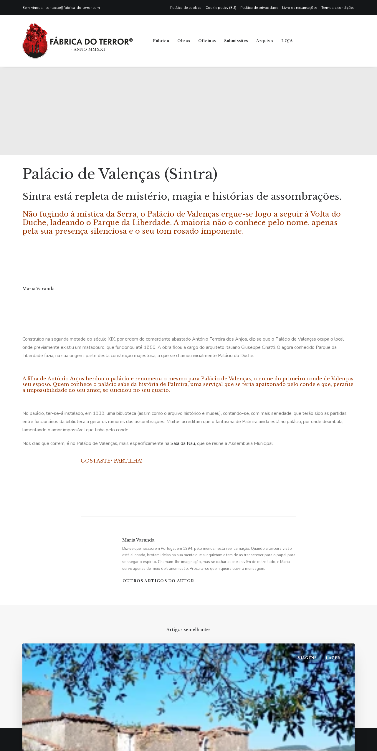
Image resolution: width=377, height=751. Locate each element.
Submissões (236, 41)
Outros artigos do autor (158, 581)
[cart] (363, 41)
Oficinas (207, 41)
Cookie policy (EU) (221, 7)
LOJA (287, 41)
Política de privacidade (259, 7)
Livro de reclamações (299, 7)
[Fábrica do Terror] (77, 41)
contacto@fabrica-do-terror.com (72, 7)
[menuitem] (187, 7)
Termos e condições (338, 7)
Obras (183, 41)
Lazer (333, 658)
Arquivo (264, 41)
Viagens (307, 658)
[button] (318, 41)
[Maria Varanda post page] (22, 300)
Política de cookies (185, 7)
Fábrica (161, 41)
